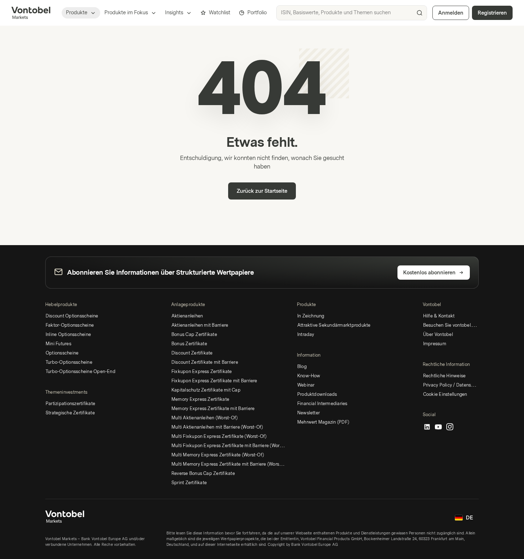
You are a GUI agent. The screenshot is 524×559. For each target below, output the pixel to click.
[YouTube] (438, 427)
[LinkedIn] (427, 427)
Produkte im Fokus (126, 13)
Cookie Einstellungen (445, 394)
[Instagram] (450, 427)
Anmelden (450, 13)
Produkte (76, 13)
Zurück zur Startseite (262, 191)
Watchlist (219, 13)
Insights (174, 13)
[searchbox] (352, 13)
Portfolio (257, 13)
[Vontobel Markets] (30, 13)
